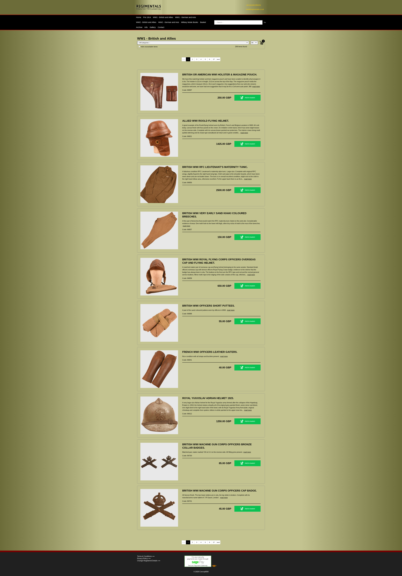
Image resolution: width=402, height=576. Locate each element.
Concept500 (204, 572)
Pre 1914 (147, 17)
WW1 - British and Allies (163, 17)
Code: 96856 (187, 182)
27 (214, 59)
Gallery (153, 27)
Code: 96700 (187, 456)
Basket (203, 22)
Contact (161, 27)
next (218, 59)
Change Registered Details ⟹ (148, 561)
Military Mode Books (189, 22)
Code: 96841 (187, 360)
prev (183, 59)
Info (146, 27)
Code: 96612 (187, 414)
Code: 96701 (187, 501)
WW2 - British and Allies (146, 22)
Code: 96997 (187, 90)
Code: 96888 (187, 314)
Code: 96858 (187, 278)
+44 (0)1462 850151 (253, 5)
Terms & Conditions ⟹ (146, 556)
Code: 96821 (187, 136)
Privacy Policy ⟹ (144, 558)
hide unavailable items (149, 47)
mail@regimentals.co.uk (255, 9)
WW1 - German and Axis (185, 17)
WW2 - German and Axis (168, 22)
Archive (139, 27)
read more (256, 86)
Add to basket (250, 98)
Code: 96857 (187, 229)
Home (138, 17)
